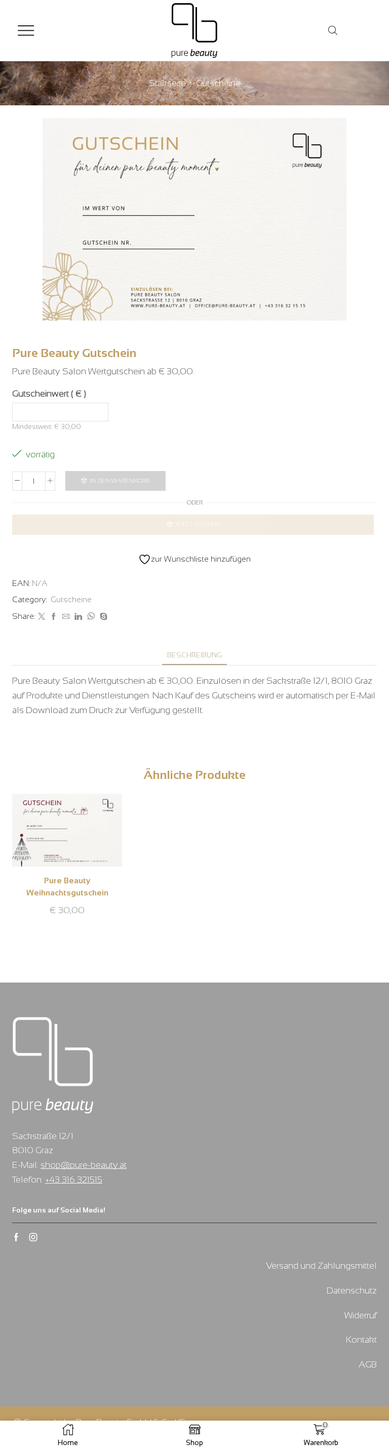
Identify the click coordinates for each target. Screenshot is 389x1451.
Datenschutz (352, 1290)
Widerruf (360, 1315)
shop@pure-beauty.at (84, 1165)
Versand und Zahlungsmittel (321, 1266)
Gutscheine (218, 83)
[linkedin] (78, 617)
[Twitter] (41, 617)
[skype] (102, 617)
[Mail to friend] (66, 617)
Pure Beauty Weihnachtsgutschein (67, 886)
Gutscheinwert (49, 393)
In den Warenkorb (120, 480)
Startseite (167, 83)
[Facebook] (54, 617)
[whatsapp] (91, 617)
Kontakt (361, 1340)
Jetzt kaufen (197, 524)
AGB (368, 1364)
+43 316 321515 (73, 1179)
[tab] (194, 655)
